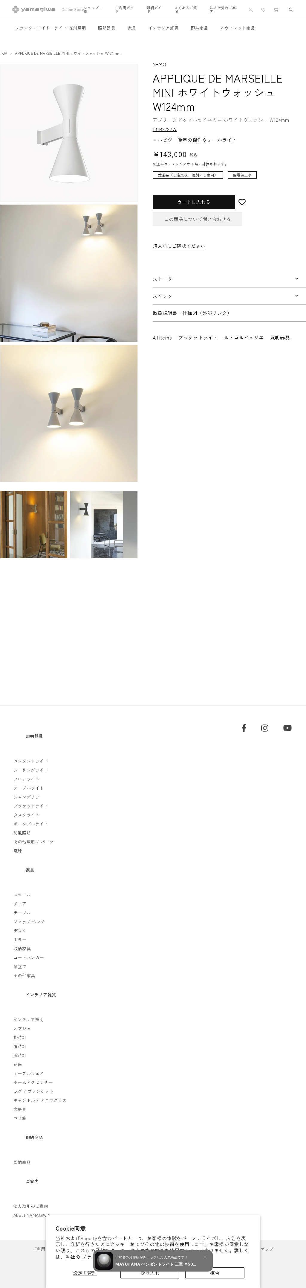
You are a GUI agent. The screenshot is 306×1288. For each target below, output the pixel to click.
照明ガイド (154, 9)
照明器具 (106, 28)
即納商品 (199, 28)
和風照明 (22, 833)
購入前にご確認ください (179, 245)
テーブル (22, 913)
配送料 (158, 163)
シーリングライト (30, 770)
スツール (22, 895)
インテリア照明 (28, 1019)
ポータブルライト (30, 824)
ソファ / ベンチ (29, 922)
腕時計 (20, 1055)
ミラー (20, 940)
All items (162, 337)
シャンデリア (26, 797)
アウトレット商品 (237, 28)
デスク (20, 931)
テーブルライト (28, 788)
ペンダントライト (30, 761)
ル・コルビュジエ (244, 337)
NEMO (159, 64)
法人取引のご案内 (223, 9)
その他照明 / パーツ (33, 842)
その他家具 (24, 975)
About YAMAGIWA (31, 1215)
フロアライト (26, 779)
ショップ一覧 (93, 9)
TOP (3, 53)
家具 (132, 28)
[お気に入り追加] (270, 202)
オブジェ (22, 1028)
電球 (17, 851)
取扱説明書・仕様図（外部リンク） (192, 312)
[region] (225, 178)
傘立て (20, 966)
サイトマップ (260, 1249)
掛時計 (20, 1037)
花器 (17, 1064)
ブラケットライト (198, 337)
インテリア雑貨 (163, 28)
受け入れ (150, 1272)
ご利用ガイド (124, 9)
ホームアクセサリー (33, 1082)
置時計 (20, 1046)
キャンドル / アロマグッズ (40, 1100)
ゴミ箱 (20, 1118)
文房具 (20, 1109)
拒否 (215, 1272)
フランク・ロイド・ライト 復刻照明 (50, 28)
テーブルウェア (28, 1073)
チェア (20, 904)
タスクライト (26, 815)
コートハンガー (28, 957)
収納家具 (22, 948)
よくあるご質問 (186, 9)
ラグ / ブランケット (33, 1091)
